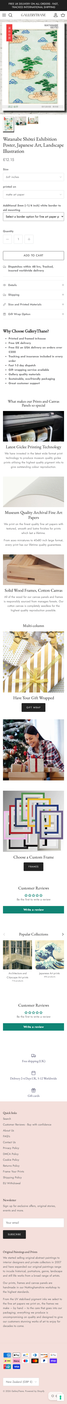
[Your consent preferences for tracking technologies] (60, 1397)
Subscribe (14, 1234)
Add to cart (33, 255)
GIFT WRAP (33, 707)
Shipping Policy (12, 1177)
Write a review (33, 909)
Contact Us (9, 1142)
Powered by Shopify (34, 1391)
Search (7, 1119)
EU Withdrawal (11, 1183)
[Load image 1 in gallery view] (33, 67)
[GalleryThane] (33, 15)
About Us (8, 1130)
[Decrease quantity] (7, 239)
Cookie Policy (11, 1160)
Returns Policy (11, 1166)
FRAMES (33, 866)
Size (5, 169)
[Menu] (4, 15)
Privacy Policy (11, 1148)
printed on (9, 187)
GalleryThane (18, 1391)
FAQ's (6, 1136)
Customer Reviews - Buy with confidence (27, 1124)
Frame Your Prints (13, 1171)
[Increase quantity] (29, 239)
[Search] (12, 15)
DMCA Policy (11, 1154)
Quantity (8, 231)
